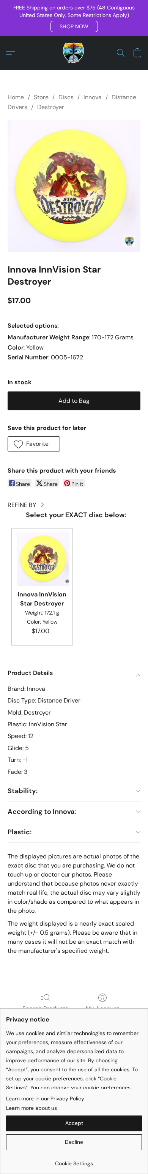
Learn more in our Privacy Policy (45, 1098)
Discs (66, 97)
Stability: (23, 790)
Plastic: (19, 832)
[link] (74, 1160)
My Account (102, 1008)
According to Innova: (42, 811)
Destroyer (50, 107)
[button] (74, 26)
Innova (92, 97)
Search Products (45, 1008)
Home (16, 97)
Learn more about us (31, 1108)
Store (41, 97)
